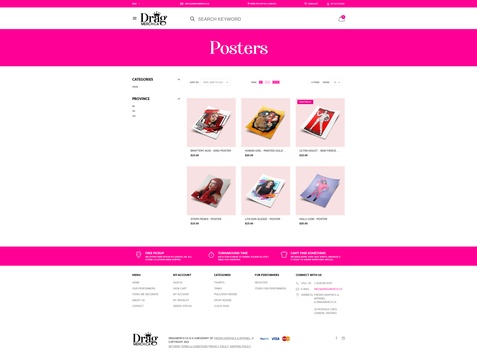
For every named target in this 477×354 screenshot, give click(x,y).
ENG (134, 4)
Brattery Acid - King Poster (211, 150)
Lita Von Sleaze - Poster (262, 219)
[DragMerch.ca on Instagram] (343, 338)
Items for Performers (270, 288)
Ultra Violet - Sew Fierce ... (319, 150)
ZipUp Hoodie (223, 300)
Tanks (218, 288)
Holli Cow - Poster (313, 219)
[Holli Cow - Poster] (320, 190)
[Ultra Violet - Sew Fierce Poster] (320, 122)
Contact (138, 306)
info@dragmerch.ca (328, 289)
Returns (174, 346)
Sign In (177, 282)
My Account (181, 294)
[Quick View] (230, 110)
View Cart (180, 288)
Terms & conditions (194, 346)
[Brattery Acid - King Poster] (211, 122)
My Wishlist (181, 300)
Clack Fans (221, 306)
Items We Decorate (145, 294)
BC (133, 106)
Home (136, 282)
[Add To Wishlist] (230, 103)
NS (133, 111)
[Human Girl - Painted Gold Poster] (265, 122)
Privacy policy (219, 346)
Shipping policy (240, 346)
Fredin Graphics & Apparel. (233, 338)
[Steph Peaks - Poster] (211, 190)
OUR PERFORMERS (143, 288)
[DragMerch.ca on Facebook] (336, 338)
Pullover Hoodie (225, 294)
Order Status (182, 306)
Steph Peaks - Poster (206, 219)
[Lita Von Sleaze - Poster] (265, 190)
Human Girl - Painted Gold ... (265, 150)
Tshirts (219, 282)
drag (135, 87)
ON (133, 116)
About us (138, 300)
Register (261, 282)
